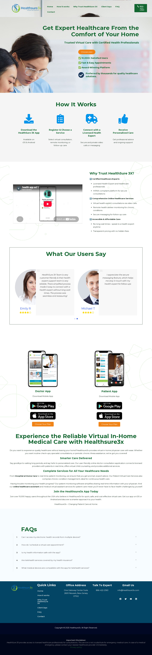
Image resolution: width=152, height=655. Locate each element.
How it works (63, 6)
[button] (74, 318)
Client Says (106, 6)
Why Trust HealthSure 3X (85, 6)
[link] (76, 537)
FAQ (117, 6)
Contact (51, 12)
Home (50, 6)
